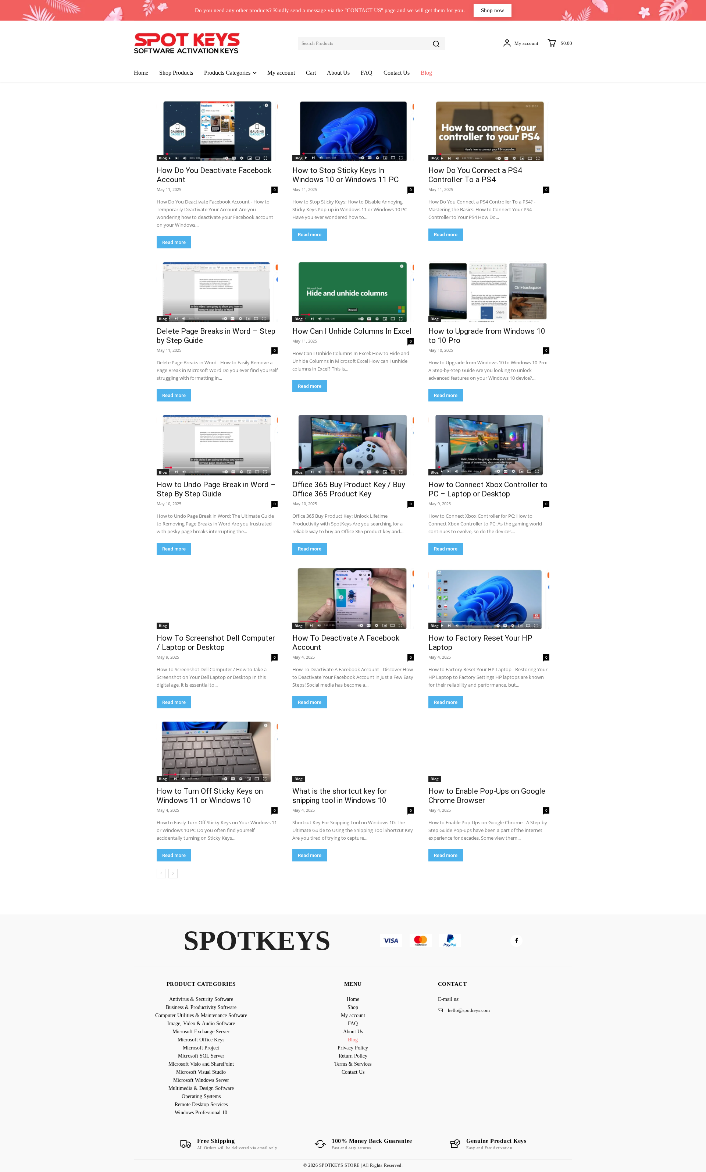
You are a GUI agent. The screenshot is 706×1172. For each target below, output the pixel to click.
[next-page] (173, 873)
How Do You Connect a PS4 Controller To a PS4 (475, 175)
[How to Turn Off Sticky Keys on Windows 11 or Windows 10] (217, 752)
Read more (174, 242)
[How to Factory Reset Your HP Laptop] (488, 598)
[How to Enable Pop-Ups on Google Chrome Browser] (488, 752)
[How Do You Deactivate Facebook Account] (217, 130)
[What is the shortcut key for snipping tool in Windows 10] (352, 752)
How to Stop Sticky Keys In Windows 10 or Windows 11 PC (345, 175)
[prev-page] (161, 873)
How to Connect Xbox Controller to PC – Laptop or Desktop (488, 489)
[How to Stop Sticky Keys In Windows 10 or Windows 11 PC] (352, 130)
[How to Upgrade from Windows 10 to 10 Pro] (488, 292)
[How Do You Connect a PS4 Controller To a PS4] (488, 130)
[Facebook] (516, 941)
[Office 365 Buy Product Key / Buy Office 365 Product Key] (352, 445)
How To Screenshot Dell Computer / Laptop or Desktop (216, 643)
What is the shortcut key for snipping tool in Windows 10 (339, 796)
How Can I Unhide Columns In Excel (352, 331)
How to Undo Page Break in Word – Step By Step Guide (216, 489)
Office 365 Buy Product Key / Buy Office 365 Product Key (348, 489)
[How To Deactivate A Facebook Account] (352, 598)
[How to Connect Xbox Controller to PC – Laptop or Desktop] (488, 445)
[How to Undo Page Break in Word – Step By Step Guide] (217, 445)
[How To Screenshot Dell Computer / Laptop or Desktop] (217, 598)
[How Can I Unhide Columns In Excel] (352, 292)
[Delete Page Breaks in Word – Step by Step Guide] (217, 292)
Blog (163, 157)
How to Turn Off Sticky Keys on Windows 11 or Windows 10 (210, 796)
